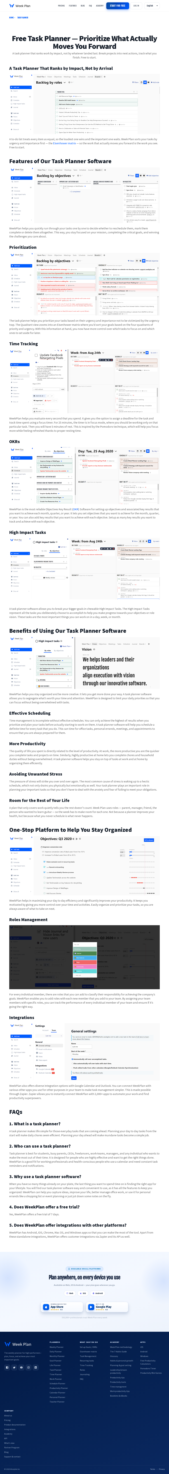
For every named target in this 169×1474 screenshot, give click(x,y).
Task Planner (55, 1370)
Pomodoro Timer (148, 1368)
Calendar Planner (57, 1392)
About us (8, 1415)
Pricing (61, 5)
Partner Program (11, 1447)
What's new (9, 1443)
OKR (75, 509)
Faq (90, 5)
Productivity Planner (59, 1388)
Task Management (88, 1356)
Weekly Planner (57, 1347)
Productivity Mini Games (151, 1373)
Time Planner (56, 1374)
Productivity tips (117, 1377)
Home (11, 17)
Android (143, 1351)
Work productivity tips (120, 1391)
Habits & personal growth (121, 1360)
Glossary (114, 1356)
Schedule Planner (57, 1383)
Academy (100, 5)
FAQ (81, 1379)
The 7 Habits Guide (118, 1351)
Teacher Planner (57, 1401)
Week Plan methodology (121, 1347)
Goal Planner (55, 1360)
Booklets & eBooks (118, 1396)
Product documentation (14, 1424)
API (5, 1438)
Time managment (118, 1386)
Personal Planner (57, 1397)
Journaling (85, 1374)
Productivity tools (118, 1382)
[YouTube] (21, 1367)
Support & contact (12, 1456)
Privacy (162, 1469)
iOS (141, 1347)
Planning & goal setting (120, 1365)
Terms (152, 1469)
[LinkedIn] (36, 1367)
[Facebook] (7, 1367)
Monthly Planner (57, 1356)
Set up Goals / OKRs (88, 1347)
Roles (82, 1370)
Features (73, 5)
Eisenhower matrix (64, 143)
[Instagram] (28, 1367)
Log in (136, 5)
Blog (83, 5)
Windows (144, 1356)
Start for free (117, 5)
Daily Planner (56, 1351)
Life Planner (55, 1365)
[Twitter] (14, 1367)
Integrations (9, 1429)
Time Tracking (86, 1365)
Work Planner (56, 1379)
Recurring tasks (87, 1360)
